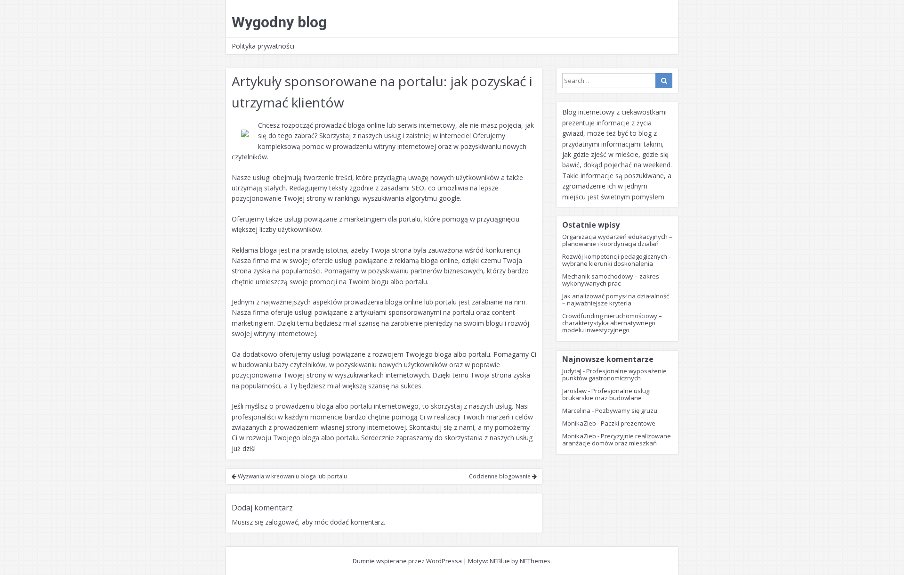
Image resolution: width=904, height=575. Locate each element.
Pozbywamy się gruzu (626, 410)
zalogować (281, 522)
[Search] (663, 80)
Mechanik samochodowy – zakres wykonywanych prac (610, 280)
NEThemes (535, 561)
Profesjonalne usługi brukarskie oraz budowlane (606, 394)
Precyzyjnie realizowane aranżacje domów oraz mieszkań (616, 439)
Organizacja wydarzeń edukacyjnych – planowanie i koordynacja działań (617, 240)
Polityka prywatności (263, 45)
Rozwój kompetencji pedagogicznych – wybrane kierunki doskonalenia (617, 260)
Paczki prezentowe (628, 423)
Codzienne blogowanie (500, 476)
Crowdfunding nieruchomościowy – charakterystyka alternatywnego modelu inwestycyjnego (612, 323)
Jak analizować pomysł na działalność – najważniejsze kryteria (615, 299)
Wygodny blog (279, 22)
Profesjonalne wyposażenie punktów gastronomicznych (614, 374)
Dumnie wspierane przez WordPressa (407, 561)
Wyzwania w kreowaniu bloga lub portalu (291, 476)
